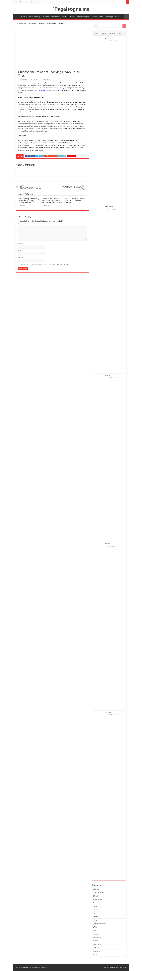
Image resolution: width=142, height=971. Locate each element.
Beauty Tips (97, 906)
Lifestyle (94, 16)
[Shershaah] (98, 794)
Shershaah (108, 712)
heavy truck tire (44, 90)
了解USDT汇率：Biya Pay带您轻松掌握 (73, 187)
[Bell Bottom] (98, 289)
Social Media (97, 944)
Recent (96, 34)
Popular (103, 34)
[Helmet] (98, 457)
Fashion (64, 16)
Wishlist (107, 544)
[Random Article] (126, 16)
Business (24, 16)
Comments (111, 34)
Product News (26, 23)
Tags (119, 34)
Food (94, 913)
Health (72, 16)
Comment (21, 224)
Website (20, 257)
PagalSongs (35, 967)
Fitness (95, 910)
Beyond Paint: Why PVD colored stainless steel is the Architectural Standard (51, 201)
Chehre (107, 38)
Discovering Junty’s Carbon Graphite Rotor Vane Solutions (30, 187)
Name (20, 243)
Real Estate (96, 941)
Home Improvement (82, 16)
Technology (109, 16)
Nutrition (96, 934)
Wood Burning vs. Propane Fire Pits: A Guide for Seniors (75, 201)
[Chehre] (98, 120)
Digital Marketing (34, 16)
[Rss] (114, 2)
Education (46, 16)
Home (16, 2)
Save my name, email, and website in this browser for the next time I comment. (45, 264)
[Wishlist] (98, 626)
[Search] (127, 2)
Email (20, 250)
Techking (61, 88)
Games (95, 917)
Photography (97, 937)
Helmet (107, 375)
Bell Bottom (109, 207)
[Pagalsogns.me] (71, 8)
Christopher (23, 79)
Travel (117, 16)
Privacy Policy (24, 2)
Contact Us (34, 2)
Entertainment (55, 16)
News (101, 16)
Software (96, 948)
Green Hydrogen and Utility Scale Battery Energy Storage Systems (28, 201)
